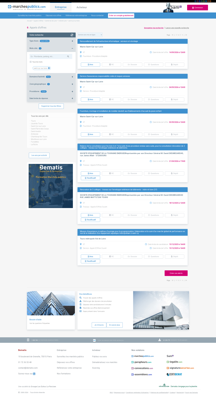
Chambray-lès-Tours (39, 137)
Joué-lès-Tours (37, 124)
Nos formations (63, 373)
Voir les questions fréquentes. (40, 323)
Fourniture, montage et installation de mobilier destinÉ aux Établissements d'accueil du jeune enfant (121, 111)
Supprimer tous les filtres (51, 106)
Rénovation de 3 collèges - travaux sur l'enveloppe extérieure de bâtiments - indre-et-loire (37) (118, 190)
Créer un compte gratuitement (121, 15)
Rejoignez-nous (119, 392)
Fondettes (35, 142)
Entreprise (60, 7)
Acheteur (81, 7)
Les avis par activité (39, 155)
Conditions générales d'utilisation (137, 392)
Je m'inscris (99, 325)
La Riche (34, 144)
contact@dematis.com (28, 368)
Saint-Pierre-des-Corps (40, 129)
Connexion (198, 8)
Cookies (172, 392)
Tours (33, 121)
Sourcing (96, 368)
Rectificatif (91, 178)
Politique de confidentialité (159, 392)
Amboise (34, 134)
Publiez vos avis (99, 356)
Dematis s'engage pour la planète (184, 386)
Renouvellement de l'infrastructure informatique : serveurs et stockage (109, 41)
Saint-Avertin (36, 131)
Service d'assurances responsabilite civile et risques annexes (105, 76)
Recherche (180, 392)
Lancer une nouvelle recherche (177, 28)
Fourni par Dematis (191, 392)
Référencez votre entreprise (76, 15)
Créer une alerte (176, 273)
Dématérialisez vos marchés (104, 362)
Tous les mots (37, 62)
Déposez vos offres (53, 15)
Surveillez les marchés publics (29, 15)
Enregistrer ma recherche (154, 28)
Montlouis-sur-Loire (38, 139)
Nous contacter (97, 15)
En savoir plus (114, 325)
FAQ (111, 392)
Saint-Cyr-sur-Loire (38, 126)
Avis (91, 65)
